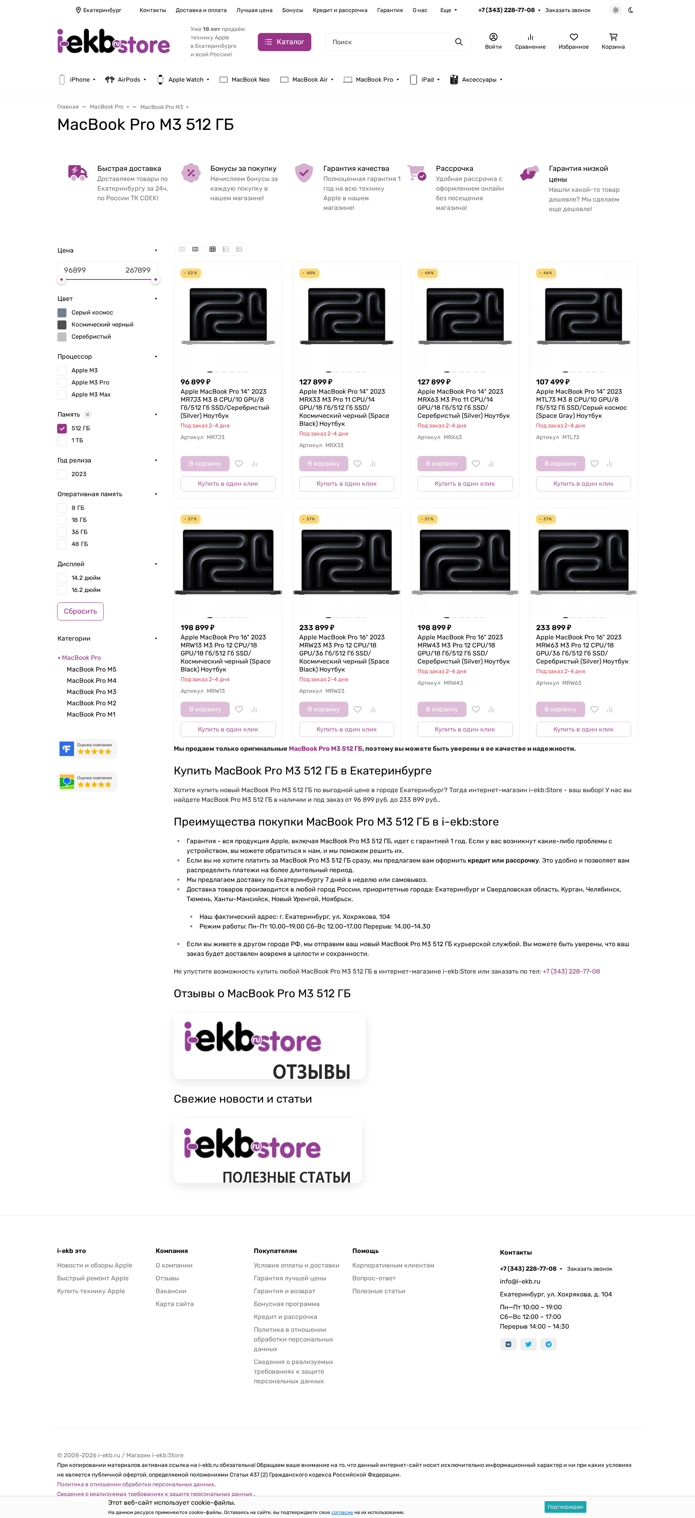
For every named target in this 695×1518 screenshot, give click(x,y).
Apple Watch (186, 79)
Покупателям (275, 1251)
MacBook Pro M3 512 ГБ (325, 748)
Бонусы (292, 10)
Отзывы (167, 1278)
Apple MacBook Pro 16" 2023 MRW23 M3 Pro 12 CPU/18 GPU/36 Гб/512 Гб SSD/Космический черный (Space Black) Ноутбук (344, 653)
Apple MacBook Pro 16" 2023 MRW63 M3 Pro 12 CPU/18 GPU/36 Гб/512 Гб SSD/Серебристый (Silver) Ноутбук (582, 649)
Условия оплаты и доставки (296, 1265)
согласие (342, 1512)
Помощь (365, 1251)
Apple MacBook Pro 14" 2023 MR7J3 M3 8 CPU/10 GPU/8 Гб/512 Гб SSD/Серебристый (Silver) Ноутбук (225, 403)
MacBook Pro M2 (91, 703)
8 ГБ (78, 507)
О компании (174, 1265)
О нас (420, 10)
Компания (172, 1251)
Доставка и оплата (201, 10)
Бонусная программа (287, 1304)
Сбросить (80, 611)
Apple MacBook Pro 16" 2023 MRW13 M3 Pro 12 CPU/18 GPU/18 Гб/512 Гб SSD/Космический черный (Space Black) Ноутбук (226, 653)
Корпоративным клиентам (393, 1265)
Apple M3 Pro (90, 382)
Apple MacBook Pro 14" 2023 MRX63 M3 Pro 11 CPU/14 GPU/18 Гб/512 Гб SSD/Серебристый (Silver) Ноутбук (463, 403)
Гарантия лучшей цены (290, 1278)
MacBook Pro (374, 79)
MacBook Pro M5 (92, 669)
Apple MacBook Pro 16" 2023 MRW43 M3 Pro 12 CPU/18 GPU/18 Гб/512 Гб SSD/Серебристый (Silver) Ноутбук (463, 649)
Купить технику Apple (91, 1291)
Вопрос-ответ (374, 1278)
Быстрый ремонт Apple (93, 1278)
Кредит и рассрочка (340, 10)
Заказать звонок (568, 10)
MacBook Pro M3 (92, 692)
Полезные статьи (378, 1291)
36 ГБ (80, 532)
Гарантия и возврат (284, 1291)
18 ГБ (79, 520)
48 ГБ (80, 544)
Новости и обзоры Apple (94, 1265)
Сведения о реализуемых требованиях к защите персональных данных (293, 1371)
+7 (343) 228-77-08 (506, 10)
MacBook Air (310, 79)
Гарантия (390, 10)
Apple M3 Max (91, 394)
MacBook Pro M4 (92, 680)
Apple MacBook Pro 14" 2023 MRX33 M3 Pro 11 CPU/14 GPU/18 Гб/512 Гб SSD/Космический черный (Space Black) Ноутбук (344, 407)
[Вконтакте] (508, 1344)
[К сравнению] (254, 463)
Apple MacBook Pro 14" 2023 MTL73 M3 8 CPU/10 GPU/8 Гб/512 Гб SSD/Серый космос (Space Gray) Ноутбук (581, 403)
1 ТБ (77, 440)
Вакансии (171, 1291)
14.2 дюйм (86, 577)
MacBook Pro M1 (91, 714)
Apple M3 (85, 370)
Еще (445, 10)
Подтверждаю (565, 1507)
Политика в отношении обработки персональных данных (293, 1339)
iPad (428, 79)
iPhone (80, 79)
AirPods (129, 79)
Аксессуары (479, 79)
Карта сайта (175, 1304)
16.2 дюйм (86, 590)
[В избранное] (239, 463)
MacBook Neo (251, 79)
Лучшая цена (254, 10)
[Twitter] (528, 1344)
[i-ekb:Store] (117, 41)
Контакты (153, 10)
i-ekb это (71, 1251)
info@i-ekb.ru (520, 1281)
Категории (74, 638)
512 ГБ (81, 428)
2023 (79, 474)
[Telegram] (548, 1344)
